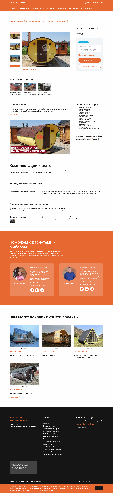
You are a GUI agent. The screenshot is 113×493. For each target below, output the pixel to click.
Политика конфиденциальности (30, 481)
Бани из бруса (47, 444)
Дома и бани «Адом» (50, 434)
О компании (62, 8)
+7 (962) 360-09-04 (91, 2)
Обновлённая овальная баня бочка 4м (30, 94)
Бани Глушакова (17, 3)
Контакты (88, 8)
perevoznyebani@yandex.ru (39, 285)
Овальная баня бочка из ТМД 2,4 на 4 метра (15, 93)
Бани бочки (46, 423)
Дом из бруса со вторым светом (22, 355)
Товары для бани (48, 452)
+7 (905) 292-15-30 (86, 281)
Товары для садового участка (53, 454)
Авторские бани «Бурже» (51, 429)
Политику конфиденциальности (42, 490)
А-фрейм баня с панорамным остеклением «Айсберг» (85, 356)
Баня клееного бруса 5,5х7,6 (52, 355)
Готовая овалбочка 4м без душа (22, 393)
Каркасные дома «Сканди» (52, 449)
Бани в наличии (23, 8)
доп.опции (95, 138)
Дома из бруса (48, 439)
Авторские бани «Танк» (51, 431)
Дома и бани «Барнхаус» (51, 436)
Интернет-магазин (75, 8)
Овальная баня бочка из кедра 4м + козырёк (44, 93)
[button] (15, 66)
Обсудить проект (89, 60)
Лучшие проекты (38, 8)
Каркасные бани (48, 447)
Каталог (12, 8)
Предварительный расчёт (90, 66)
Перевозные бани (49, 426)
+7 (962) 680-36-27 (36, 282)
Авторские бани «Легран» (51, 441)
